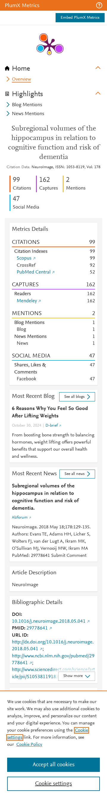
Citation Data (18, 167)
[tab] (53, 67)
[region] (53, 744)
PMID (18, 628)
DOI (16, 614)
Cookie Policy (29, 744)
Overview (21, 79)
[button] (99, 5)
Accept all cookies (54, 765)
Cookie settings (53, 784)
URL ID (19, 635)
